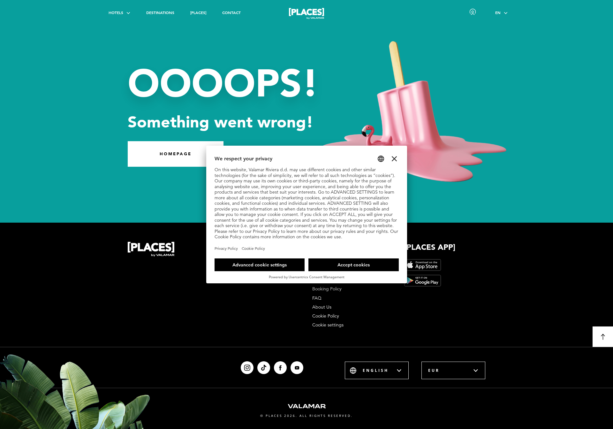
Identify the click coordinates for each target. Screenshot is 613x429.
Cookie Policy (325, 316)
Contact (231, 12)
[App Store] (422, 265)
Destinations (160, 12)
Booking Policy (327, 289)
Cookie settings (328, 325)
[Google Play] (422, 281)
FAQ (317, 298)
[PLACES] (198, 12)
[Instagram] (247, 367)
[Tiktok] (263, 367)
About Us (321, 307)
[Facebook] (280, 367)
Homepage (176, 154)
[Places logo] (306, 14)
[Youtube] (297, 367)
